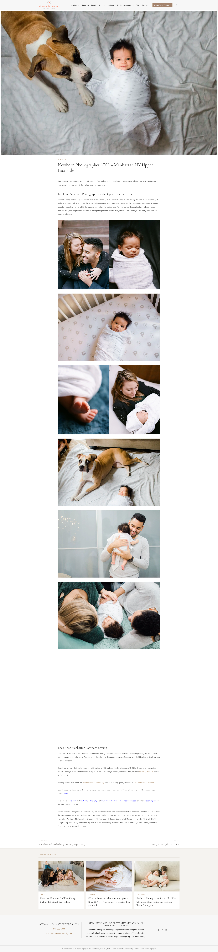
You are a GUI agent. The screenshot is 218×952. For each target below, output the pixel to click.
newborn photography (88, 800)
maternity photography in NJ (93, 782)
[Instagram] (162, 930)
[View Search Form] (177, 5)
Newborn (62, 159)
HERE (66, 793)
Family (94, 5)
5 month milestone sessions (144, 782)
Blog (138, 5)
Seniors (101, 5)
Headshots (111, 5)
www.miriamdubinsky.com (111, 800)
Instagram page (150, 800)
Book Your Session (162, 5)
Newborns (75, 5)
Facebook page (130, 800)
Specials (145, 5)
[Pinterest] (166, 930)
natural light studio (146, 771)
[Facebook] (159, 930)
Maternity (85, 5)
